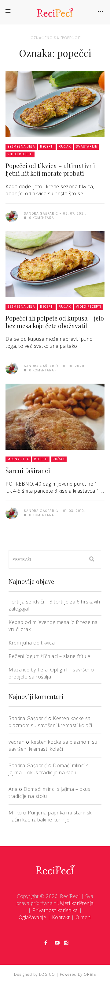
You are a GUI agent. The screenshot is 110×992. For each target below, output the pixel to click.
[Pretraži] (92, 559)
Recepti (47, 146)
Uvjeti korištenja (75, 903)
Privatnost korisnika (55, 910)
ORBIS (90, 974)
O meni (83, 917)
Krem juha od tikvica (32, 642)
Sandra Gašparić (28, 718)
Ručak (65, 146)
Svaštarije (86, 146)
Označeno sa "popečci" (56, 37)
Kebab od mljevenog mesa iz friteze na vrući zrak (53, 626)
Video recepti (20, 154)
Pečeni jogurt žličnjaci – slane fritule (49, 656)
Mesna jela (18, 459)
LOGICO (47, 974)
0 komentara (41, 218)
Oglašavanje (32, 917)
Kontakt (61, 917)
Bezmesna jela (21, 146)
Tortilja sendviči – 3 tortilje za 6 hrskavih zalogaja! (54, 605)
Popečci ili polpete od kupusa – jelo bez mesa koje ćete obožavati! (55, 322)
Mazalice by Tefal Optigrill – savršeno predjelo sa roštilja (51, 673)
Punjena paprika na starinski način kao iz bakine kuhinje (51, 816)
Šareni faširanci (28, 470)
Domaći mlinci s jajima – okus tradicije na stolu (49, 769)
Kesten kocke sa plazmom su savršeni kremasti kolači (50, 722)
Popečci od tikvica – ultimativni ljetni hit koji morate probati (50, 169)
